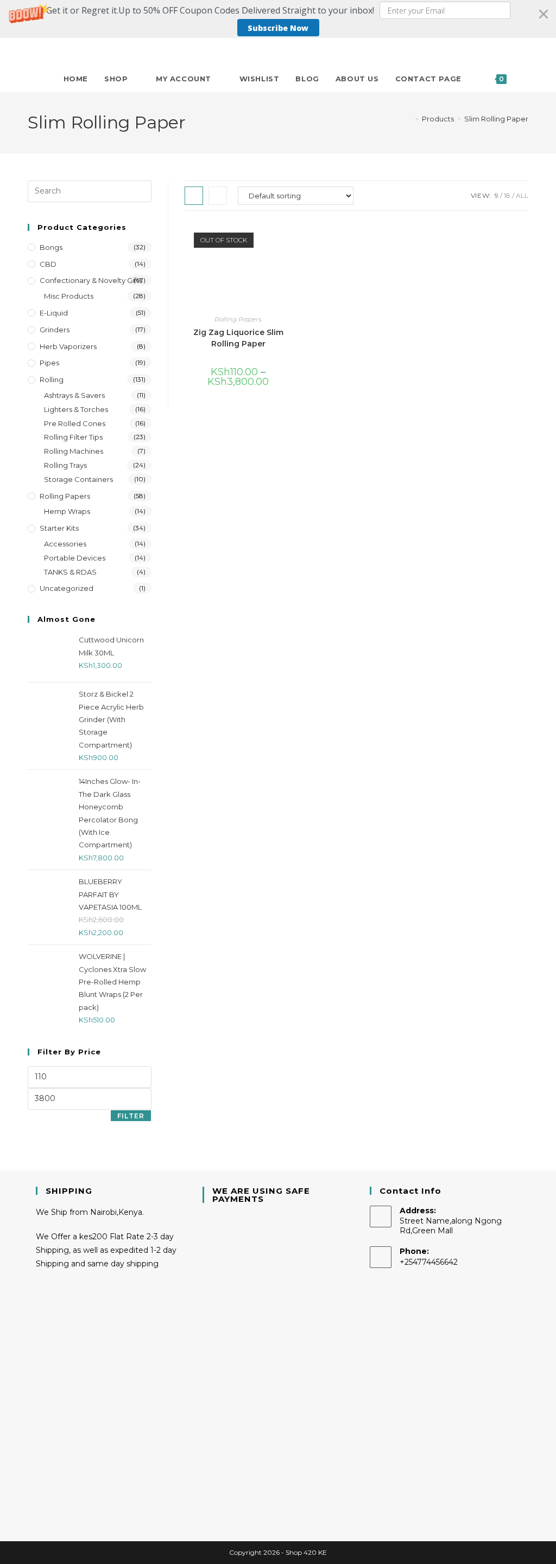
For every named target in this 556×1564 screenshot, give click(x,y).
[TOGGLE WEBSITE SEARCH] (525, 78)
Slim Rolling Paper (496, 118)
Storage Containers (78, 479)
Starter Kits (59, 528)
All (522, 195)
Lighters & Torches (76, 409)
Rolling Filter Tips (73, 437)
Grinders (55, 329)
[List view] (217, 195)
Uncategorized (66, 588)
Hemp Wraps (67, 511)
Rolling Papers (238, 319)
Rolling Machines (73, 451)
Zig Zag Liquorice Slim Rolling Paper (238, 338)
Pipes (49, 362)
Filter (130, 1116)
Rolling (52, 379)
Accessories (65, 543)
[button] (278, 19)
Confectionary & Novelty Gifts (91, 280)
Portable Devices (74, 557)
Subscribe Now (278, 28)
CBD (48, 264)
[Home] (409, 118)
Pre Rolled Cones (74, 423)
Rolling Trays (65, 465)
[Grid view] (194, 195)
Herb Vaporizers (68, 346)
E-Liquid (54, 312)
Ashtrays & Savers (74, 395)
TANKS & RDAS (70, 572)
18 (507, 195)
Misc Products (68, 296)
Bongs (51, 247)
